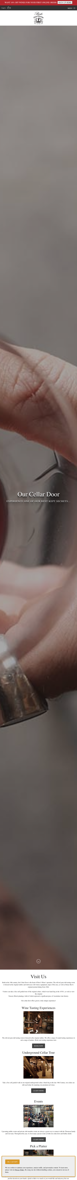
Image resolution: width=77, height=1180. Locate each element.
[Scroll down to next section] (38, 961)
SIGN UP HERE (65, 2)
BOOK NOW (38, 1046)
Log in (3, 8)
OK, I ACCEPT (12, 1162)
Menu (70, 8)
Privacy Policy (19, 1170)
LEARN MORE (38, 1091)
